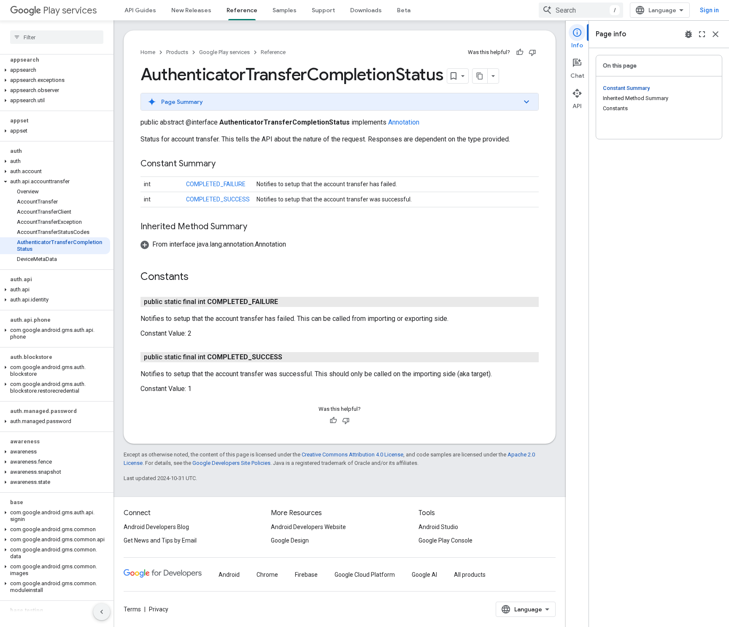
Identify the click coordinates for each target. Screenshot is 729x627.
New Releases (191, 10)
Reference (242, 10)
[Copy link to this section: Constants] (197, 277)
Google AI (424, 574)
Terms (132, 609)
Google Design (290, 540)
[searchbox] (56, 37)
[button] (55, 70)
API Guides (140, 10)
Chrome (267, 574)
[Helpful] (519, 52)
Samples (285, 10)
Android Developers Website (308, 527)
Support (323, 10)
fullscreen (702, 34)
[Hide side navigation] (101, 611)
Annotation (403, 122)
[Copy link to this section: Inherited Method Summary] (255, 227)
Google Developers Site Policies (231, 463)
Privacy (158, 609)
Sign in (709, 10)
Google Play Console (445, 540)
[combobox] (581, 10)
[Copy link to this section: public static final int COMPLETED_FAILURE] (286, 302)
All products (470, 574)
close (715, 34)
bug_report (688, 34)
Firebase (306, 574)
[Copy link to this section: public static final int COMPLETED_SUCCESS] (290, 357)
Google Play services (224, 52)
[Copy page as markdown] (480, 76)
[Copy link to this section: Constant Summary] (224, 164)
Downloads (366, 10)
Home (147, 52)
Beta (403, 10)
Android (229, 574)
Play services (70, 10)
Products (177, 52)
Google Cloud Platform (365, 574)
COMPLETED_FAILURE (216, 184)
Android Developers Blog (156, 527)
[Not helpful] (532, 52)
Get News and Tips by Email (160, 540)
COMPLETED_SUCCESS (218, 199)
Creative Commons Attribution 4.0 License (352, 454)
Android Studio (438, 527)
